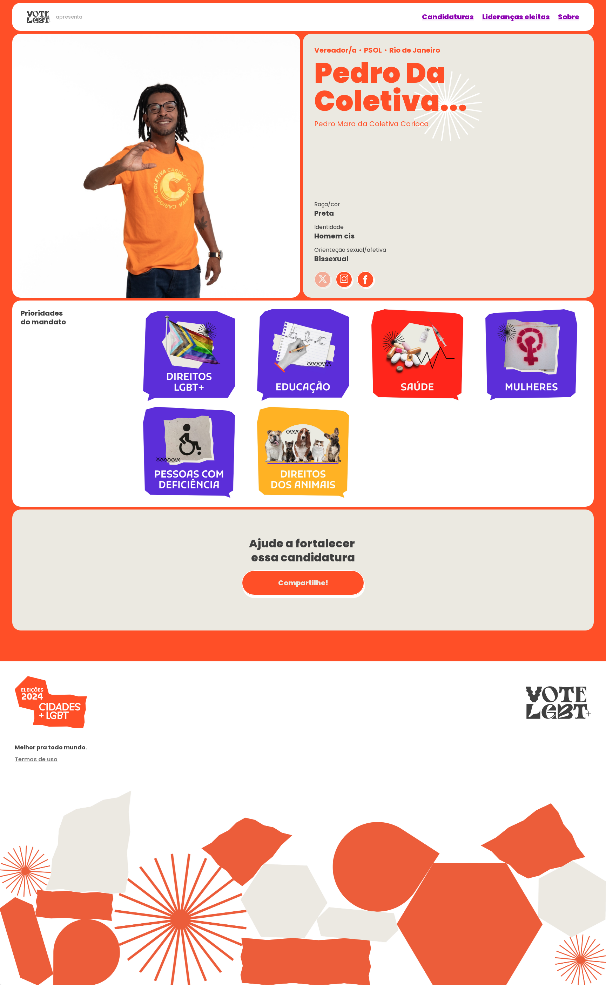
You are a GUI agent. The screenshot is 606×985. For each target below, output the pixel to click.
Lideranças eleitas (516, 17)
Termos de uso (36, 759)
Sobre (568, 17)
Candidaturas (448, 17)
